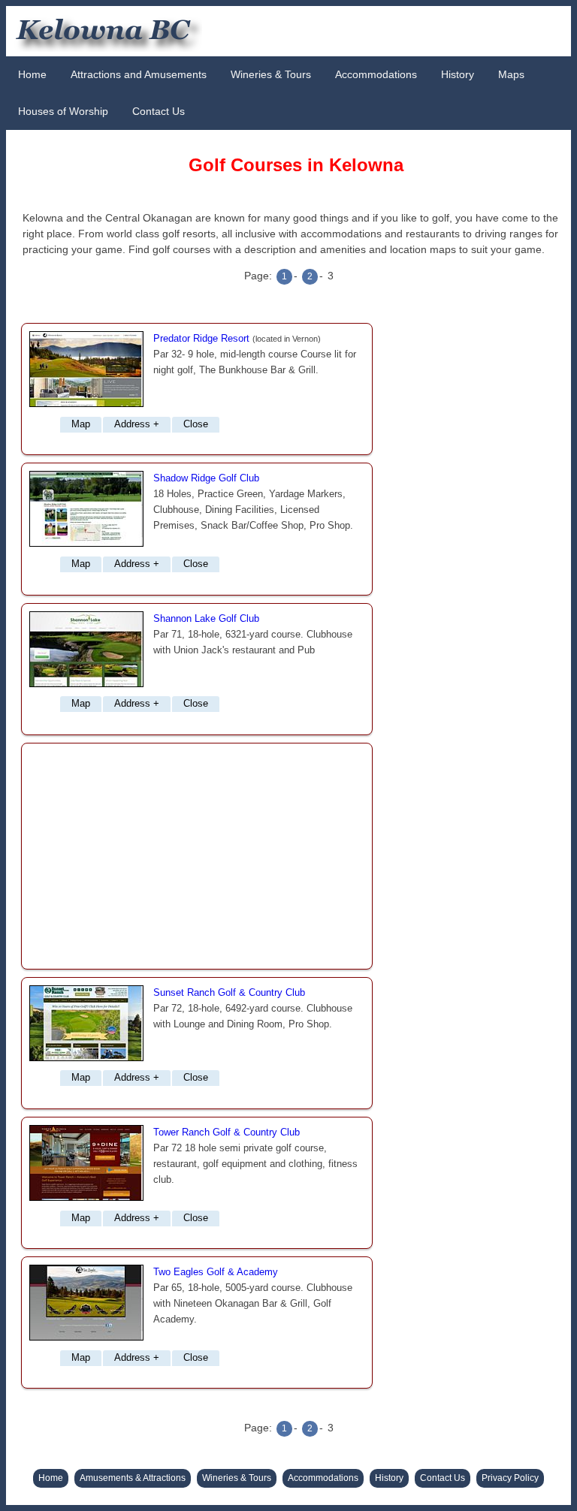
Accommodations (376, 74)
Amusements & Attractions (133, 1478)
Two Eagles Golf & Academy (215, 1272)
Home (32, 74)
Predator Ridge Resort (201, 338)
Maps (511, 74)
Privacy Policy (510, 1478)
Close (195, 424)
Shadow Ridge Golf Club (206, 478)
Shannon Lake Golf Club (206, 619)
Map (80, 424)
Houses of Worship (63, 111)
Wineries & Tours (271, 74)
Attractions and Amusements (139, 74)
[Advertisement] (196, 856)
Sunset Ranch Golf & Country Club (229, 993)
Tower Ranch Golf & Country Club (226, 1132)
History (457, 74)
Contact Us (158, 111)
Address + (136, 424)
